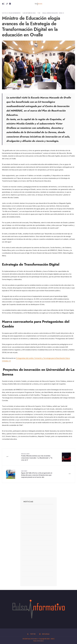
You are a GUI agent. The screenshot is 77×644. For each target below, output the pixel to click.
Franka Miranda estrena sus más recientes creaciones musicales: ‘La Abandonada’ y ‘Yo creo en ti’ (36, 457)
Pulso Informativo (14, 13)
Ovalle (44, 13)
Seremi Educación (52, 13)
